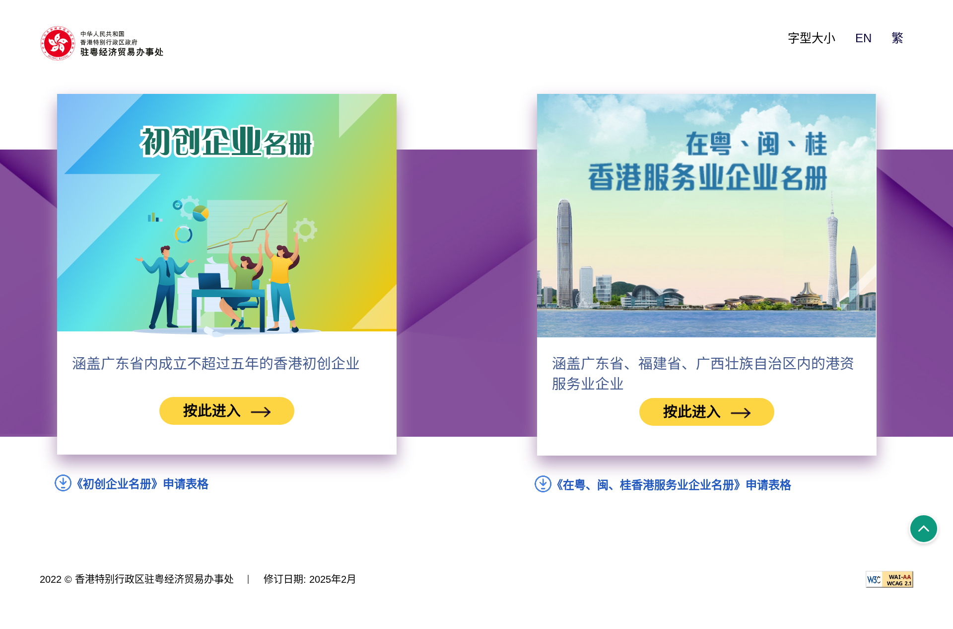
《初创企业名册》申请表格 (142, 483)
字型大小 (811, 38)
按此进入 (212, 411)
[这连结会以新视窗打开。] (114, 44)
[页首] (923, 530)
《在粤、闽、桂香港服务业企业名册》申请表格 (674, 484)
